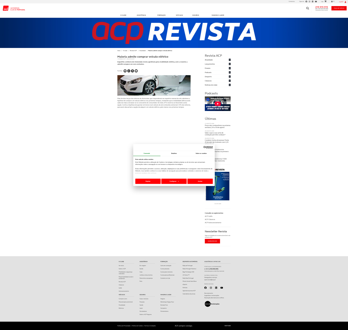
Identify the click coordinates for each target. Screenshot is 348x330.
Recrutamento (208, 293)
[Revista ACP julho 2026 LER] (218, 184)
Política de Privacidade (123, 326)
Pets (141, 281)
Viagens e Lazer (165, 294)
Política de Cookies (137, 326)
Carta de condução (165, 265)
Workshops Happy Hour (167, 302)
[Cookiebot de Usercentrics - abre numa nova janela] (205, 147)
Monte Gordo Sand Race (190, 281)
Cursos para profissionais (167, 275)
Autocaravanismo (124, 291)
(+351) (211, 269)
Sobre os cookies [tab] (201, 153)
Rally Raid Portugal (188, 278)
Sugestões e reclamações (211, 295)
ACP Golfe (208, 216)
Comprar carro (123, 299)
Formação (164, 261)
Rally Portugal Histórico (189, 269)
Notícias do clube (217, 85)
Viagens (162, 299)
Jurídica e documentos (146, 275)
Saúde (141, 269)
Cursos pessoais (164, 269)
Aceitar (200, 181)
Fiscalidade (122, 305)
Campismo (163, 308)
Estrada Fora (164, 305)
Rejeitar (148, 181)
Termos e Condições (150, 326)
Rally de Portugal (187, 265)
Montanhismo (164, 311)
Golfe (120, 288)
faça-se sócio (339, 8)
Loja (322, 1)
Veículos (122, 294)
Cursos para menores (166, 272)
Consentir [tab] (147, 153)
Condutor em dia (165, 278)
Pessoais (142, 302)
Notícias (185, 287)
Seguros (142, 294)
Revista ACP (133, 50)
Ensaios (217, 68)
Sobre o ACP (122, 269)
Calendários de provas (189, 294)
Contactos (292, 1)
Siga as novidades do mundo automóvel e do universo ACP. (217, 236)
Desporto (217, 77)
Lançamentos (217, 64)
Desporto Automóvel (190, 261)
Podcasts (217, 72)
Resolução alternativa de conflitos (214, 298)
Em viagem (143, 265)
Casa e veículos (144, 299)
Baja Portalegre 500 (188, 272)
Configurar (173, 181)
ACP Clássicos (210, 219)
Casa (141, 272)
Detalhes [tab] (174, 153)
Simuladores (143, 311)
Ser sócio (121, 265)
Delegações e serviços (210, 277)
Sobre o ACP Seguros (146, 314)
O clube (125, 50)
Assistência (144, 261)
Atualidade (142, 50)
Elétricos (121, 308)
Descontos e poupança (146, 278)
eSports (185, 284)
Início (118, 50)
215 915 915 (321, 7)
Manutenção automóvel (126, 302)
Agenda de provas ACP (189, 290)
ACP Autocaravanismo (213, 222)
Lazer (141, 308)
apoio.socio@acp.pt (210, 279)
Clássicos (217, 81)
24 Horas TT (186, 275)
